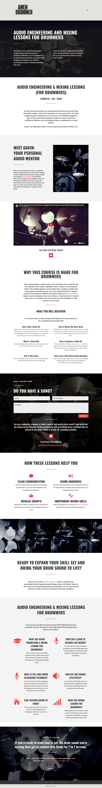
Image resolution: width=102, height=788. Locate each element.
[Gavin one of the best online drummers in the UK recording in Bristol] (38, 552)
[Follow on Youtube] (51, 255)
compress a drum (77, 344)
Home (35, 782)
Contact (83, 416)
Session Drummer (49, 582)
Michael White (26, 177)
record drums (73, 294)
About (41, 782)
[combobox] (37, 658)
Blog (58, 782)
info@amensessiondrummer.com (51, 445)
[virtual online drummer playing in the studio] (64, 552)
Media (46, 782)
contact (51, 768)
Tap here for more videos (51, 250)
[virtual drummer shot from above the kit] (13, 552)
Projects (52, 782)
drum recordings (82, 504)
